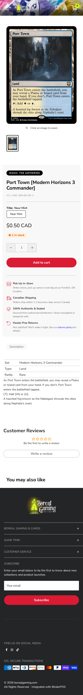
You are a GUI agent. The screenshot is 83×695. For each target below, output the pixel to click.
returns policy (65, 327)
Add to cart (41, 262)
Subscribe (41, 600)
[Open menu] (7, 8)
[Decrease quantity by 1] (11, 247)
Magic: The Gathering (24, 173)
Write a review (42, 454)
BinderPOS (59, 687)
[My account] (65, 8)
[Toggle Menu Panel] (41, 494)
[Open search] (57, 8)
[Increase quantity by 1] (32, 247)
